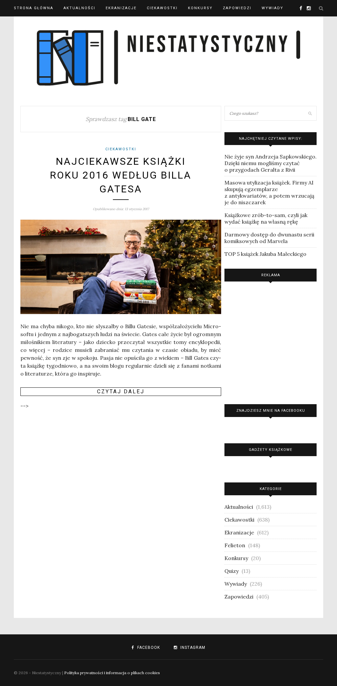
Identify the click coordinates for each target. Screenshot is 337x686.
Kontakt (24, 24)
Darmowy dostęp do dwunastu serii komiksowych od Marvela (269, 237)
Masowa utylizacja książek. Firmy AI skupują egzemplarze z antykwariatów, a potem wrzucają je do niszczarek (269, 192)
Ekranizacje (121, 8)
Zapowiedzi (237, 8)
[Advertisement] (270, 341)
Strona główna (33, 8)
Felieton (234, 545)
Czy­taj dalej (120, 391)
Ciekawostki (162, 8)
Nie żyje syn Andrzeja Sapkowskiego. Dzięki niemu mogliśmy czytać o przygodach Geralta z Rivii (270, 163)
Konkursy (200, 8)
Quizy (231, 571)
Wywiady (272, 8)
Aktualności (79, 8)
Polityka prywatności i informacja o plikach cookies (112, 672)
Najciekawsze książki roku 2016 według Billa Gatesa (121, 175)
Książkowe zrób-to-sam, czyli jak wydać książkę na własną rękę (265, 218)
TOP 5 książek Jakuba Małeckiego (265, 254)
